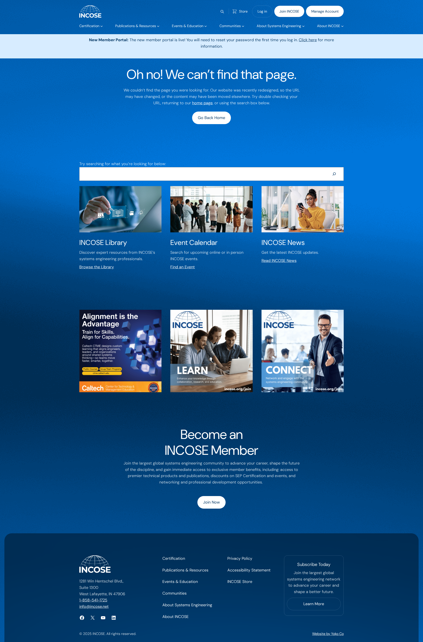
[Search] (334, 174)
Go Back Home (211, 117)
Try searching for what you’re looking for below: (122, 163)
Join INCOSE (289, 11)
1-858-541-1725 (93, 600)
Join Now (211, 502)
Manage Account (325, 11)
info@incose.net (94, 606)
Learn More (313, 604)
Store (243, 11)
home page (202, 103)
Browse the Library (96, 267)
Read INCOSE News (279, 260)
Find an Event (182, 267)
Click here (308, 40)
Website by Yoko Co (328, 633)
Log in (262, 11)
